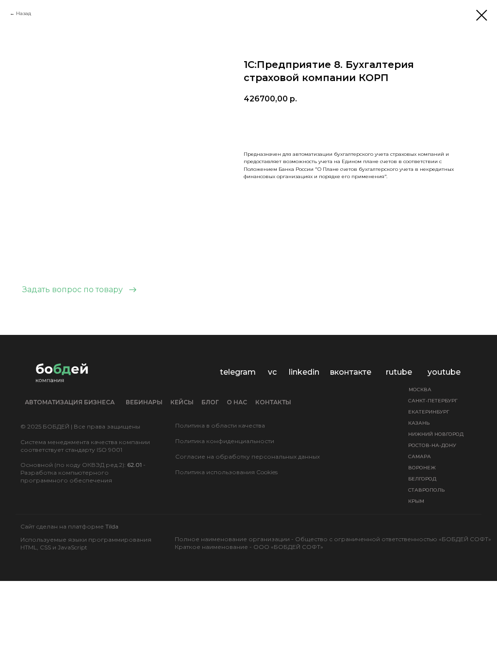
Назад (23, 13)
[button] (80, 290)
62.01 (134, 464)
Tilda (111, 526)
